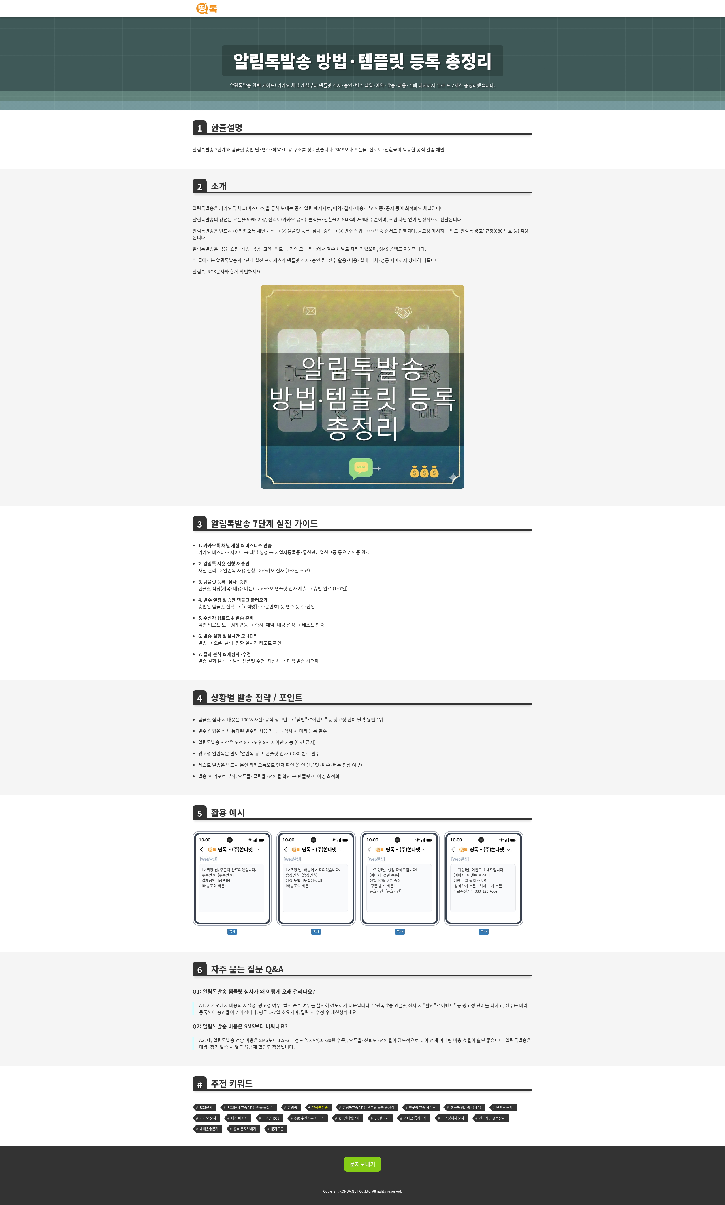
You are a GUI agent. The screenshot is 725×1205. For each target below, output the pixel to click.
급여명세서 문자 (453, 1118)
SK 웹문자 (381, 1118)
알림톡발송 (320, 1107)
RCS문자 (206, 1107)
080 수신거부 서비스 (309, 1118)
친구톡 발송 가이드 (422, 1107)
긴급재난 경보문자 (492, 1118)
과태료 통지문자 (415, 1118)
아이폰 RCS (271, 1118)
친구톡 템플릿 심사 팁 (466, 1107)
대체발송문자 (209, 1128)
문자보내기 (362, 1164)
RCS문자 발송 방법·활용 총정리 (250, 1107)
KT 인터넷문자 (349, 1118)
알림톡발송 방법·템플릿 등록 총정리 (368, 1107)
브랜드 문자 (504, 1107)
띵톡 (362, 8)
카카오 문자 (208, 1118)
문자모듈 (277, 1128)
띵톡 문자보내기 (244, 1128)
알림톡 (292, 1107)
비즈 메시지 (239, 1118)
